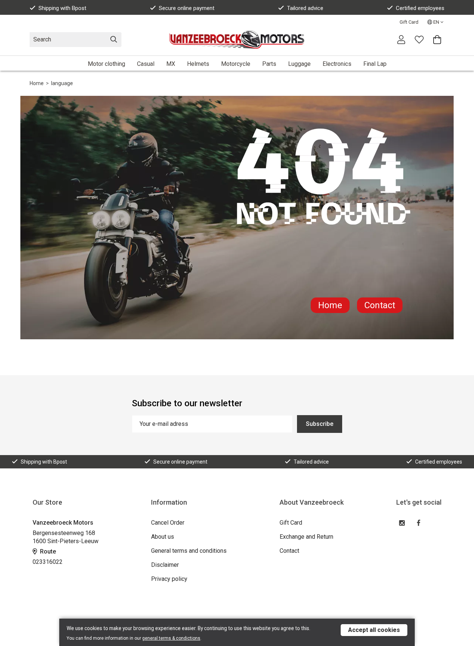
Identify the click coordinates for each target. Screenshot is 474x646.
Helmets (198, 63)
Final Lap (375, 63)
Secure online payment (186, 8)
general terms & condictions (171, 638)
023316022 (48, 561)
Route (47, 551)
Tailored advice (305, 8)
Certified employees (420, 8)
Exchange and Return (306, 536)
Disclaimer (165, 564)
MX (170, 63)
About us (162, 536)
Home (37, 83)
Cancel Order (167, 522)
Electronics (337, 63)
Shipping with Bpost (62, 8)
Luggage (299, 63)
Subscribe (319, 423)
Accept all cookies (374, 629)
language (62, 83)
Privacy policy (169, 578)
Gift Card (409, 22)
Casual (145, 63)
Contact (379, 305)
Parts (269, 63)
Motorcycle (235, 63)
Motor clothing (106, 63)
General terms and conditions (189, 550)
